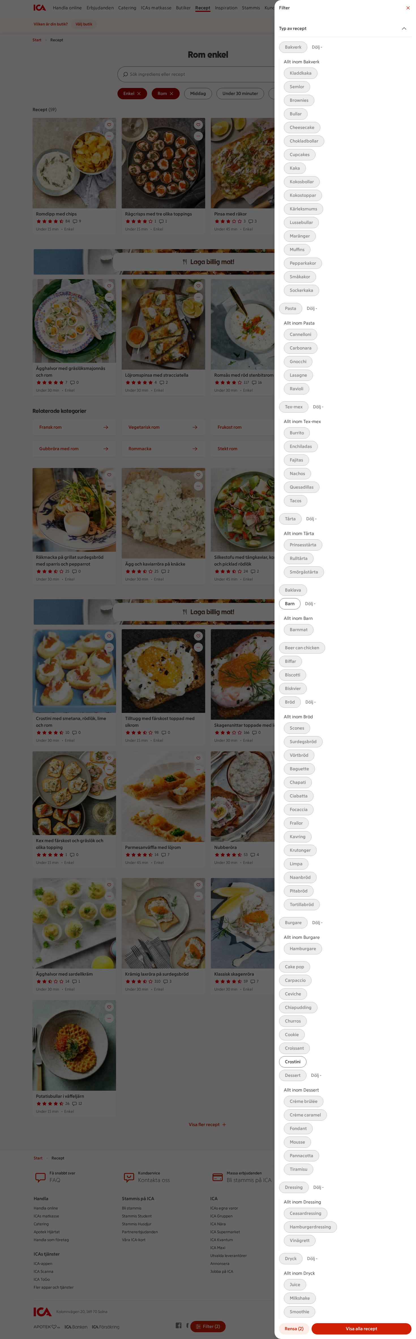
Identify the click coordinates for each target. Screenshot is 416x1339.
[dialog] (345, 669)
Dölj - (317, 47)
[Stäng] (408, 8)
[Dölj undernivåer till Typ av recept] (405, 28)
